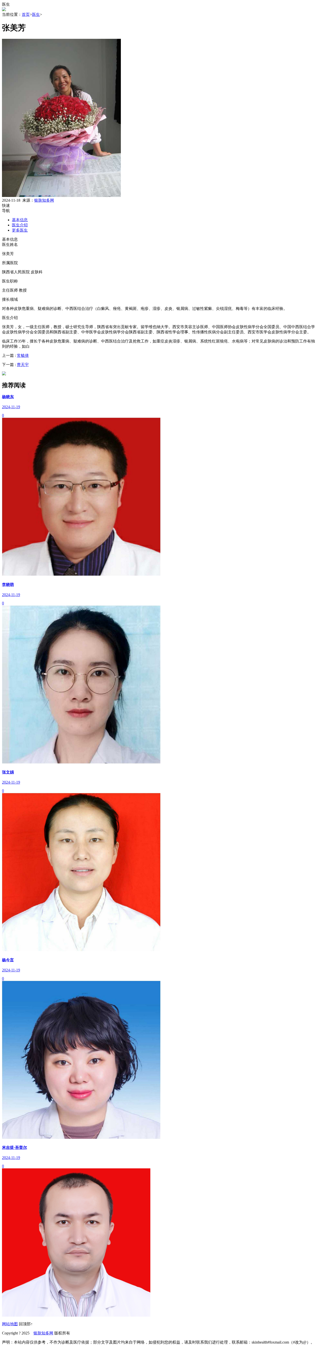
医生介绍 (20, 225)
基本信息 (20, 220)
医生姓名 (10, 244)
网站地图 (10, 1324)
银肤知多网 (44, 200)
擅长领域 (10, 299)
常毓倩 (23, 355)
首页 (26, 14)
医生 (36, 14)
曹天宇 (23, 365)
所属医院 (10, 263)
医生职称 (10, 281)
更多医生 (20, 230)
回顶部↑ (26, 1324)
